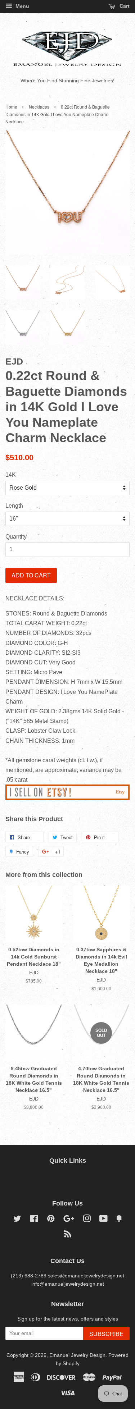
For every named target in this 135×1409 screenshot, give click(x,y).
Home (11, 107)
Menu (21, 6)
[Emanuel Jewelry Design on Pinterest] (51, 1220)
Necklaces (39, 107)
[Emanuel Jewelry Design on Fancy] (119, 1220)
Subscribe (106, 1334)
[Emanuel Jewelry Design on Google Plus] (68, 1220)
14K (10, 475)
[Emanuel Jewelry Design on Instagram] (87, 1220)
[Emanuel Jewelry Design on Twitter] (17, 1220)
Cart (124, 5)
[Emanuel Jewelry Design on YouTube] (103, 1220)
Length (14, 506)
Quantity (16, 537)
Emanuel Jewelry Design (77, 1355)
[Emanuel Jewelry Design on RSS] (68, 1235)
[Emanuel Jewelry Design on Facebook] (34, 1220)
